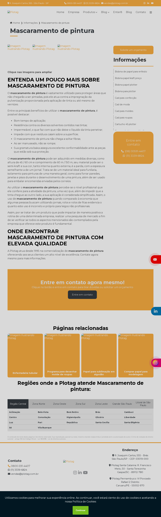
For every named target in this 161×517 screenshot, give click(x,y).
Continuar (80, 510)
